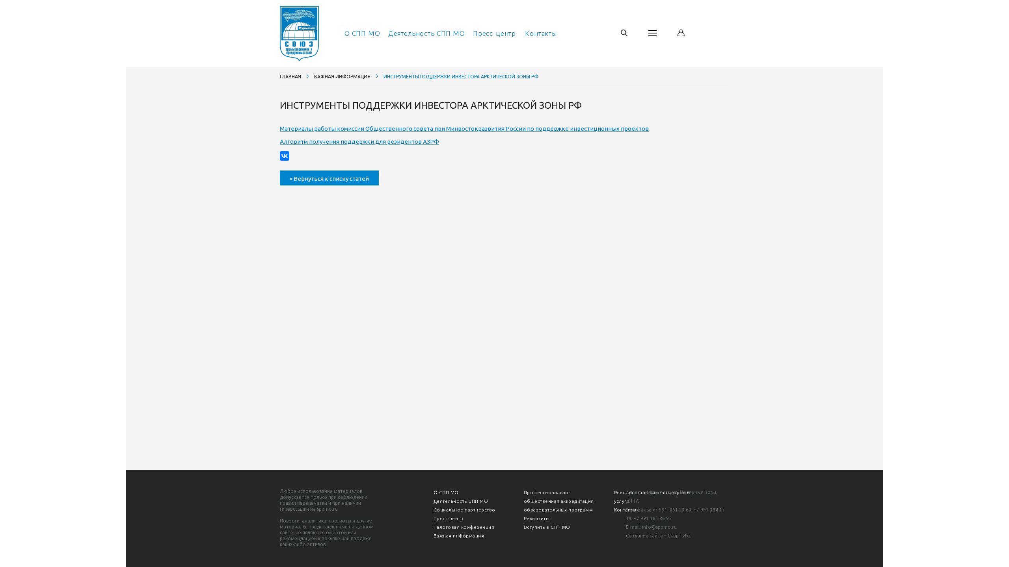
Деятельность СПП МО (426, 33)
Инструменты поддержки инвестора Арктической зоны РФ (460, 76)
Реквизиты (536, 518)
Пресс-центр (494, 33)
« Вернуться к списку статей (329, 178)
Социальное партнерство (464, 509)
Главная (290, 76)
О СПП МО (362, 33)
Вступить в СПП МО (547, 527)
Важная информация (342, 76)
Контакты (541, 33)
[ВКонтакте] (284, 156)
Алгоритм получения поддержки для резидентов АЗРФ (359, 141)
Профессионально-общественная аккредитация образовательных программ (559, 501)
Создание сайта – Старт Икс (658, 535)
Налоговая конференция (464, 527)
